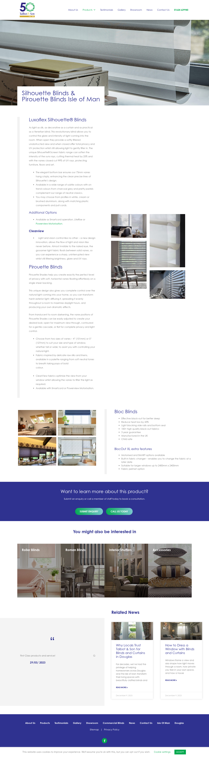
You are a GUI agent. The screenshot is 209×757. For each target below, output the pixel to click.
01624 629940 (181, 9)
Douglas (179, 723)
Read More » (122, 687)
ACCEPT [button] (180, 752)
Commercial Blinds (113, 723)
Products (87, 9)
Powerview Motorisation (49, 223)
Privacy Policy (111, 729)
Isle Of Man (163, 723)
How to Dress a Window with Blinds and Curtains (179, 649)
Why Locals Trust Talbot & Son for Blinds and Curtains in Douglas (130, 651)
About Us (73, 9)
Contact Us (163, 9)
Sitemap (94, 729)
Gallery (122, 9)
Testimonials (106, 9)
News (150, 9)
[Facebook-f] (104, 740)
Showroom (136, 9)
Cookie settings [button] (162, 751)
